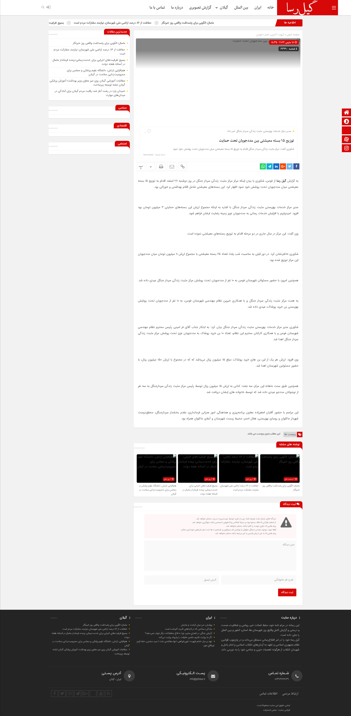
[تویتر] (62, 693)
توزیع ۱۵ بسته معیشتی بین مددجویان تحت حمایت (256, 140)
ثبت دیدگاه (287, 592)
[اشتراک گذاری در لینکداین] (276, 166)
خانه (270, 7)
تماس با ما (157, 7)
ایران (257, 7)
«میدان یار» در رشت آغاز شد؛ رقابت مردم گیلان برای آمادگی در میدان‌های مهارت (90, 93)
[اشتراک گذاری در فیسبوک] (296, 166)
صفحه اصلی (292, 35)
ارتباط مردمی (290, 693)
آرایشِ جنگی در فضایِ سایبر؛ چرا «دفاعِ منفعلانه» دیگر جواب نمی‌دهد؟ (178, 633)
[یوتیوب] (100, 693)
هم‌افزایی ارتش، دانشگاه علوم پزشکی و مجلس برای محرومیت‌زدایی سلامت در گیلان (157, 490)
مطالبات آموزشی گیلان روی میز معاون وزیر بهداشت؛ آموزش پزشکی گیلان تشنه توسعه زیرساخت (87, 82)
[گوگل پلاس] (85, 693)
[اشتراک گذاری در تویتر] (290, 166)
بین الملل (241, 7)
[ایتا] (346, 131)
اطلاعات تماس (268, 693)
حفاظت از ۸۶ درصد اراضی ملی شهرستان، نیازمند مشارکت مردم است (135, 23)
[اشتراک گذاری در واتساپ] (263, 166)
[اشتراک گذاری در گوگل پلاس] (283, 166)
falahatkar (148, 154)
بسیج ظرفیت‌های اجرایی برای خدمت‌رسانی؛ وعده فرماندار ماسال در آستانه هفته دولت (199, 490)
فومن (259, 35)
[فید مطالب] (108, 693)
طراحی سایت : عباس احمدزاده (276, 710)
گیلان (224, 7)
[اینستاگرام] (346, 149)
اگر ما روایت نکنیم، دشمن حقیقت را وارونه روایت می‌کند (185, 637)
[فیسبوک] (54, 693)
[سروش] (346, 122)
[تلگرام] (77, 693)
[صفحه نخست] (346, 113)
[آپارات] (346, 140)
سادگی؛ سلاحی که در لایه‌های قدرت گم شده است (188, 629)
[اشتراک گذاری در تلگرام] (269, 166)
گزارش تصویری (200, 7)
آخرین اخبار (270, 35)
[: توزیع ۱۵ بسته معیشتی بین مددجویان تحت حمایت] (171, 166)
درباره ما (177, 7)
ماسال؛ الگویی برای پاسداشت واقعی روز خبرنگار (210, 23)
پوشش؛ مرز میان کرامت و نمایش (196, 625)
